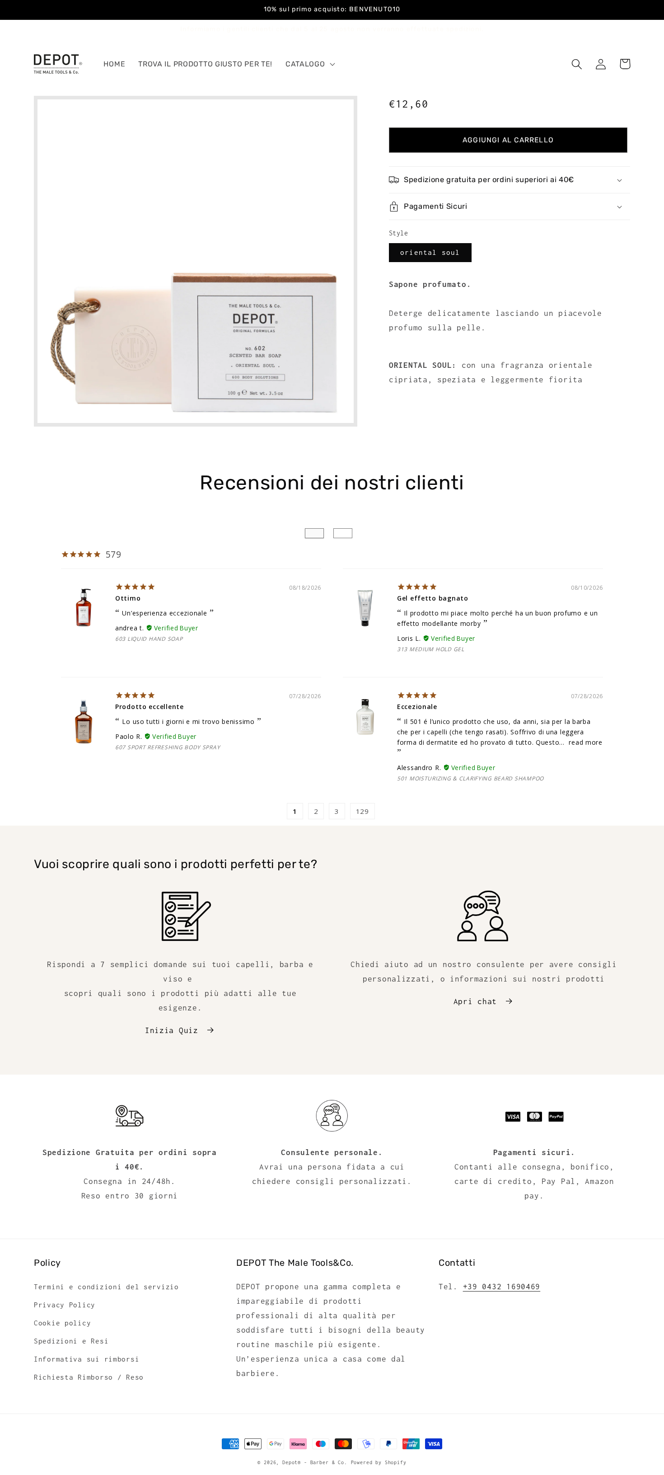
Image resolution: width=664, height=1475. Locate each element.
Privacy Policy (64, 1305)
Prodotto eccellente (149, 706)
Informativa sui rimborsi (86, 1359)
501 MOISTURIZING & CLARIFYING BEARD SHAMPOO (470, 778)
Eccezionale (417, 706)
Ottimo (127, 598)
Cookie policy (62, 1323)
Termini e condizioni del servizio (106, 1287)
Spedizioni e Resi (71, 1341)
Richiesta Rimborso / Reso (89, 1377)
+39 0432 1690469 (502, 1286)
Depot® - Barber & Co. (314, 1462)
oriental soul (430, 252)
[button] (309, 64)
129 (362, 811)
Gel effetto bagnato (432, 598)
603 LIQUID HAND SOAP (148, 639)
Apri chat (475, 1001)
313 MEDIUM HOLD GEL (430, 649)
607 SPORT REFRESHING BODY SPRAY (167, 747)
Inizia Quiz (171, 1030)
